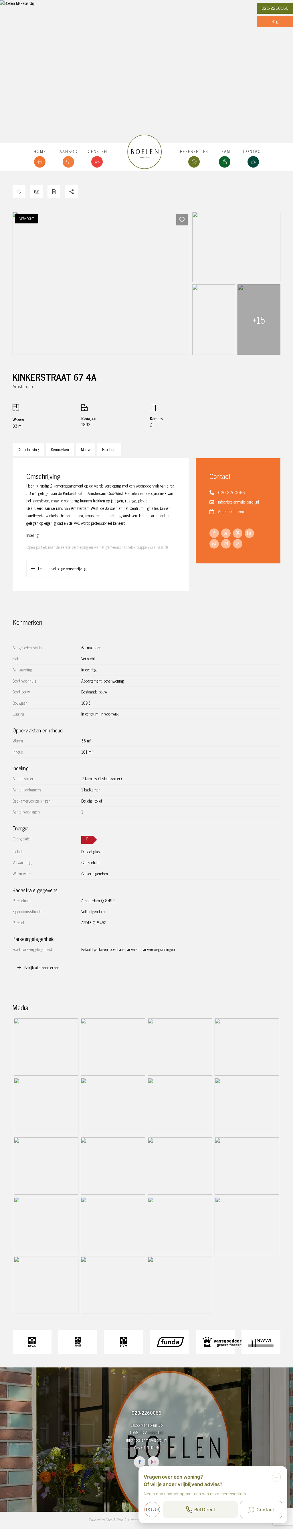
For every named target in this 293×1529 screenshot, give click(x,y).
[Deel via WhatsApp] (214, 544)
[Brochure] (53, 191)
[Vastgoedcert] (215, 1342)
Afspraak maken (231, 511)
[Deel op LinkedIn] (249, 533)
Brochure (109, 449)
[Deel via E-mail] (226, 544)
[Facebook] (139, 1462)
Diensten (97, 151)
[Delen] (71, 191)
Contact (253, 151)
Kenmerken (60, 449)
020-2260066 (275, 8)
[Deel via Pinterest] (237, 533)
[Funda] (169, 1342)
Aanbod (69, 151)
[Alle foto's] (36, 191)
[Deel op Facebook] (214, 533)
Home (39, 151)
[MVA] (32, 1342)
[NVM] (123, 1342)
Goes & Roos (114, 1520)
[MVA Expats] (77, 1342)
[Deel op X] (226, 533)
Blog (275, 21)
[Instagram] (153, 1462)
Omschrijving (28, 449)
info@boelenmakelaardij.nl (238, 501)
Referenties (194, 151)
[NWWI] (260, 1342)
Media (85, 449)
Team (224, 151)
